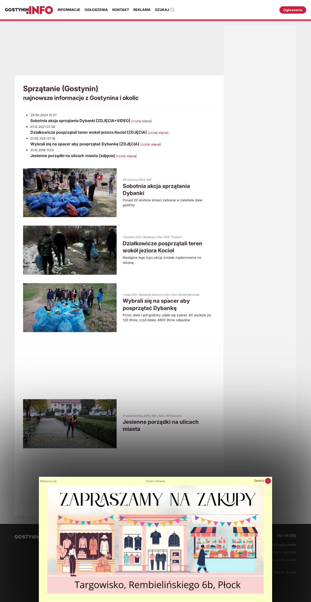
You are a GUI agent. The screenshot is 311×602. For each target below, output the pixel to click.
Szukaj (162, 10)
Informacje (69, 10)
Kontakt (120, 10)
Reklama (142, 10)
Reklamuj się (48, 481)
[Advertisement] (119, 50)
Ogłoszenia (96, 10)
